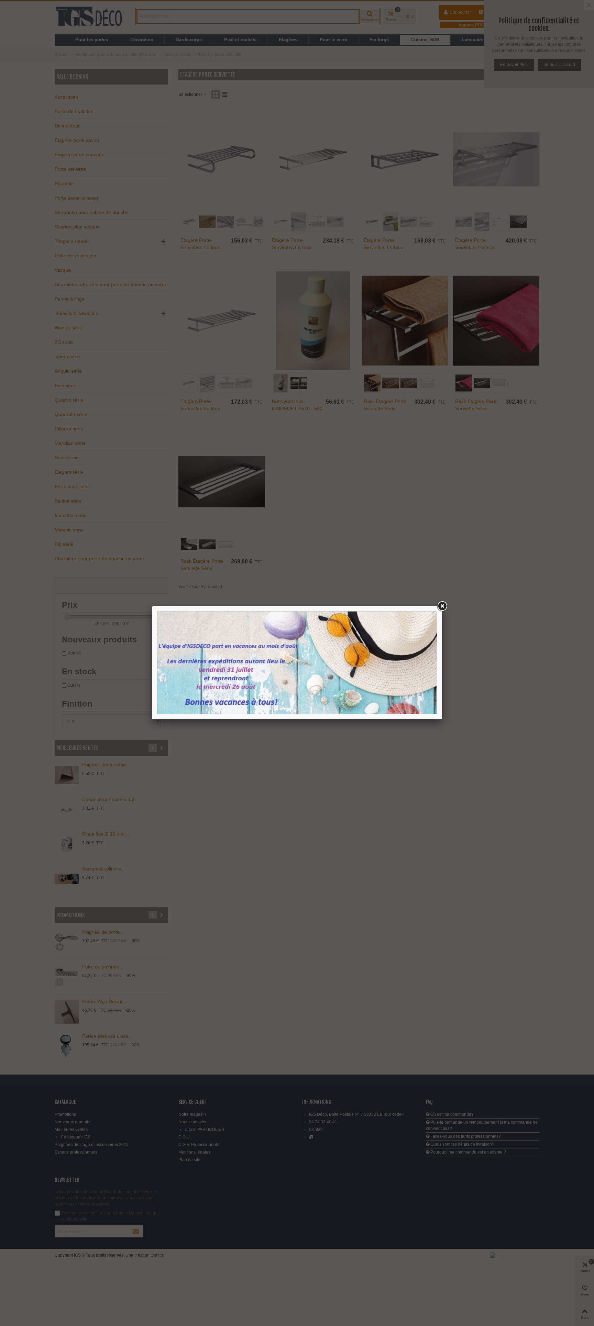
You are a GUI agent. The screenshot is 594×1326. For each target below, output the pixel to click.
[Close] (442, 606)
